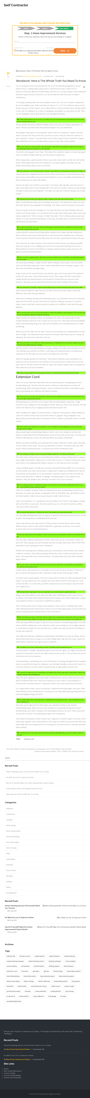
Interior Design (9, 1073)
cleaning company (55, 961)
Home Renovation (12, 842)
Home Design (11, 825)
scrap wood (11, 996)
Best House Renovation (13, 1071)
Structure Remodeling (12, 1075)
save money (69, 991)
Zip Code (16, 41)
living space (76, 981)
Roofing (9, 882)
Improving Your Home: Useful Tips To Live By (22, 794)
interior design (29, 981)
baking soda (11, 956)
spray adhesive (38, 996)
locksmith (9, 865)
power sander (69, 986)
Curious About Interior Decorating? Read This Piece (24, 789)
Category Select (18, 47)
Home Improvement (13, 831)
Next (65, 51)
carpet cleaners (54, 956)
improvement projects (66, 976)
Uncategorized (11, 893)
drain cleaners (69, 966)
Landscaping (10, 859)
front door (24, 971)
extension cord (12, 971)
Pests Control (11, 870)
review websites (40, 991)
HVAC (8, 853)
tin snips (63, 996)
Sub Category (50, 47)
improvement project (47, 976)
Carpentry (9, 808)
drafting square (54, 966)
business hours (25, 956)
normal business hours (39, 986)
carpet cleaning (69, 956)
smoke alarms (24, 996)
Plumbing (9, 876)
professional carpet (13, 991)
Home (6, 1069)
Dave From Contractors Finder (18, 1049)
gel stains (36, 971)
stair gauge (52, 996)
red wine (28, 991)
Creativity (9, 820)
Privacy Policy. (33, 53)
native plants (22, 986)
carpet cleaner (40, 956)
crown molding (12, 966)
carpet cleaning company (15, 961)
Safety (8, 887)
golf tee (46, 971)
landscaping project (60, 981)
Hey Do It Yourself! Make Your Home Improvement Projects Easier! (30, 783)
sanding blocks (56, 991)
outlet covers (55, 986)
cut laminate (25, 966)
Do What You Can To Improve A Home (20, 777)
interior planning (44, 981)
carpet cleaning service (36, 961)
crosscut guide (70, 961)
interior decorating (13, 981)
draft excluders (39, 966)
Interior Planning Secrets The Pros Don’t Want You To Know (27, 772)
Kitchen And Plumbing (12, 1078)
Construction (10, 814)
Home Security (11, 848)
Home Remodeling (12, 837)
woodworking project (14, 1001)
